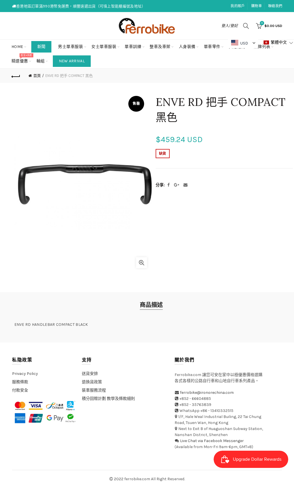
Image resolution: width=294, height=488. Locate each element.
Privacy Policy (25, 373)
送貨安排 (90, 373)
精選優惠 (21, 58)
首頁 (37, 75)
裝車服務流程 (94, 390)
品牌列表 (264, 44)
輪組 (40, 61)
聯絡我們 (275, 6)
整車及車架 (160, 46)
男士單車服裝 (70, 46)
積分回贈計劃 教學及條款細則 (108, 398)
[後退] (16, 76)
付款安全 (20, 390)
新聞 (41, 46)
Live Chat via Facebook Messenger (212, 440)
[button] (278, 42)
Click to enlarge (141, 262)
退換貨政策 (92, 381)
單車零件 (212, 46)
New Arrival (72, 61)
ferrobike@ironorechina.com (207, 392)
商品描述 (151, 305)
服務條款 (20, 381)
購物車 (256, 6)
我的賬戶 (238, 6)
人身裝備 (187, 46)
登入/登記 (229, 26)
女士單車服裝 (103, 46)
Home (17, 46)
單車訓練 (133, 46)
